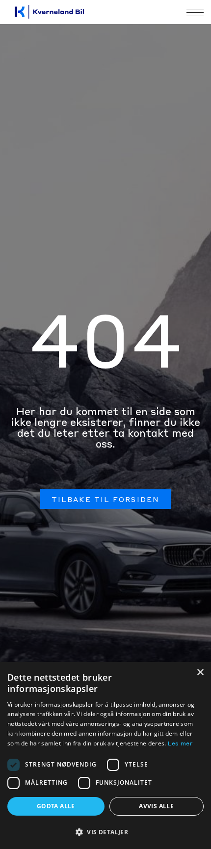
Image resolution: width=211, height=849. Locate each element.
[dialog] (105, 755)
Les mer (180, 744)
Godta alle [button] (56, 806)
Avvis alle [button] (156, 806)
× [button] (200, 672)
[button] (105, 832)
